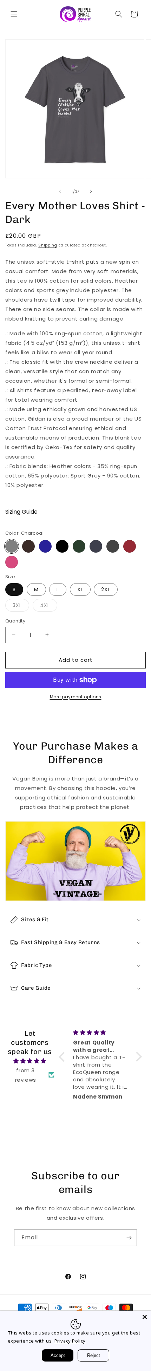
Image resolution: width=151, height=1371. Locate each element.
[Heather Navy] (96, 546)
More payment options (75, 697)
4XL (48, 606)
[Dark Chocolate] (28, 546)
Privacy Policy (70, 1341)
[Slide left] (60, 191)
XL (80, 589)
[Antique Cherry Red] (129, 546)
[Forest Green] (79, 546)
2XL (105, 589)
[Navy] (45, 546)
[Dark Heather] (112, 546)
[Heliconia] (11, 562)
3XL (21, 606)
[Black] (62, 546)
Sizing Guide (21, 512)
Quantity (15, 621)
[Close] (144, 1316)
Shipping (47, 245)
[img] (29, 1061)
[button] (14, 14)
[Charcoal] (11, 546)
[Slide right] (91, 191)
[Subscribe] (129, 1238)
